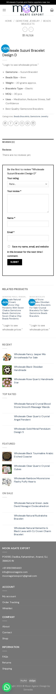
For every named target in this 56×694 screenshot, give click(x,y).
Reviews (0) (8, 142)
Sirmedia (28, 689)
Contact (7, 632)
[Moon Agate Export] (28, 10)
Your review (14, 191)
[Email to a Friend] (22, 123)
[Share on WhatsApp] (5, 123)
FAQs (5, 656)
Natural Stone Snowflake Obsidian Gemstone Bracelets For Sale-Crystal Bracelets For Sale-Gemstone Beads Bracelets (40, 307)
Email (10, 232)
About (6, 626)
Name (11, 218)
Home (8, 21)
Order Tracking (10, 602)
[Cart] (52, 10)
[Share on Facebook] (10, 123)
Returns (6, 662)
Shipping (7, 668)
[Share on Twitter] (16, 123)
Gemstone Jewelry (28, 21)
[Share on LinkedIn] (33, 123)
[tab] (28, 142)
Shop (5, 638)
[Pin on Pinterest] (27, 123)
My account (9, 596)
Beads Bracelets (21, 116)
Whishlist (7, 608)
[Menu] (4, 10)
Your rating (13, 178)
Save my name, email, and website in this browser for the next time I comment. (28, 251)
